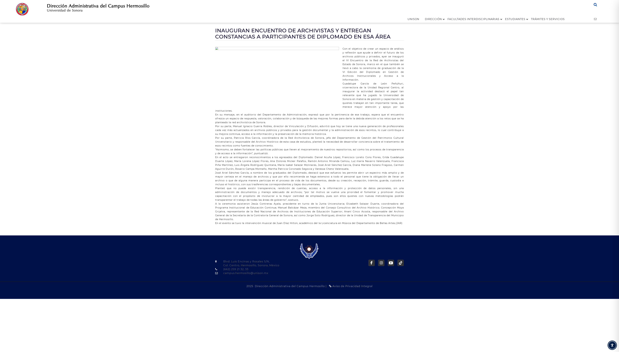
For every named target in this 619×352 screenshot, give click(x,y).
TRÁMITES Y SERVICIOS (548, 19)
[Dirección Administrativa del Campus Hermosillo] (22, 8)
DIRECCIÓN (433, 19)
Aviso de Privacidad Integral (352, 286)
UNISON (413, 19)
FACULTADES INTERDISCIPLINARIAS (473, 19)
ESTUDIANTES (515, 19)
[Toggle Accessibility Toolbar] (612, 345)
